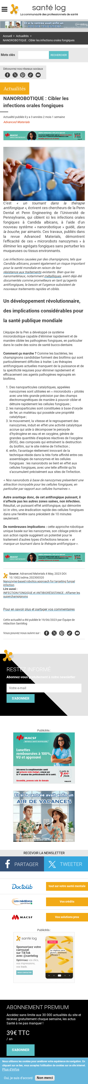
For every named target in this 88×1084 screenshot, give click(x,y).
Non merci (45, 1078)
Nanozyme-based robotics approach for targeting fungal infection (39, 583)
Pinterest (22, 74)
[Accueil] (14, 9)
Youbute (38, 74)
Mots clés (8, 55)
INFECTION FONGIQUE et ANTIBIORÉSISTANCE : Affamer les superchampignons (41, 594)
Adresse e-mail (18, 681)
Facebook (7, 74)
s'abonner (20, 1050)
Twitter (15, 74)
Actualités (22, 36)
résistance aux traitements (22, 272)
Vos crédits (67, 901)
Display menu (4, 9)
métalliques (52, 276)
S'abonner (20, 698)
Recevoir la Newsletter (44, 853)
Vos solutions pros (67, 917)
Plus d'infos (10, 1069)
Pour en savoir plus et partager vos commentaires (39, 609)
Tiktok (30, 74)
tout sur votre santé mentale (67, 886)
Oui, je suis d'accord (18, 1078)
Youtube (77, 632)
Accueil (7, 36)
